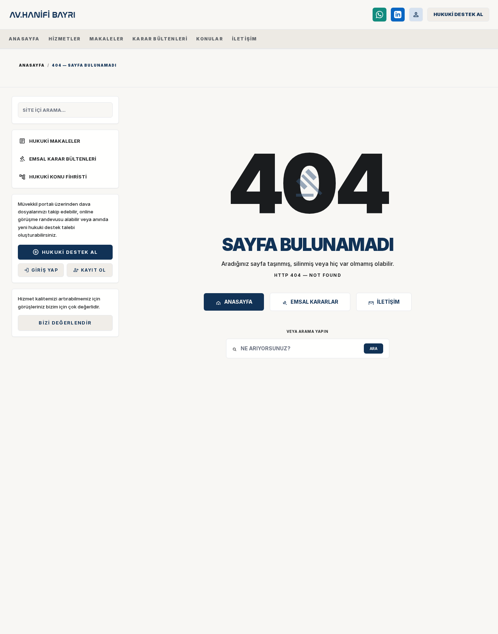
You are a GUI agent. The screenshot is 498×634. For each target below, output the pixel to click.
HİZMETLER (64, 39)
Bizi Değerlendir (65, 323)
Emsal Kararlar (310, 303)
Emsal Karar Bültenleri (57, 159)
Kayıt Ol (89, 270)
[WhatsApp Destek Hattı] (379, 14)
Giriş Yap (41, 270)
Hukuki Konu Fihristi (53, 177)
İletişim (384, 303)
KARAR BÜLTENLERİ (159, 39)
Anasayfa (31, 65)
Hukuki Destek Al (65, 252)
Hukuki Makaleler (49, 141)
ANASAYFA (24, 39)
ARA (373, 348)
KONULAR (209, 39)
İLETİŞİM (244, 39)
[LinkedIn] (398, 14)
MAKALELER (106, 39)
